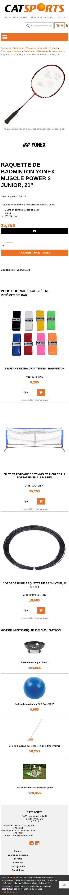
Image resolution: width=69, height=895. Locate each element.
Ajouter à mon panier (34, 252)
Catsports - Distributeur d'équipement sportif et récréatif (29, 48)
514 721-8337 (22, 830)
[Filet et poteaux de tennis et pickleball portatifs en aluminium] (34, 437)
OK (64, 885)
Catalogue (6, 51)
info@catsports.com (23, 835)
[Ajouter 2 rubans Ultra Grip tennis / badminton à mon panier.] (41, 392)
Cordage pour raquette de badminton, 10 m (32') (34, 585)
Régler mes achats (42, 17)
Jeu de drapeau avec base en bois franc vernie (34, 746)
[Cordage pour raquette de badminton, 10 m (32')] (34, 546)
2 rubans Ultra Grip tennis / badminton (35, 368)
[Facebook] (31, 843)
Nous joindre (18, 866)
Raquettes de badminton (49, 51)
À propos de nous (18, 855)
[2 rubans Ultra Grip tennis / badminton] (34, 331)
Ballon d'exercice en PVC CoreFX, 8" (34, 704)
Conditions (18, 870)
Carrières (18, 862)
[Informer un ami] (34, 231)
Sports (17, 51)
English (61, 17)
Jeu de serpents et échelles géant (34, 787)
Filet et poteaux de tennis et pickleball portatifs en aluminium (35, 476)
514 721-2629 (21, 825)
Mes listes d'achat (16, 17)
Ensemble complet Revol (34, 662)
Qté (2, 245)
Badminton (29, 51)
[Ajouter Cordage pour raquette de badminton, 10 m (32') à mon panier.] (41, 610)
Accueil (18, 851)
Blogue (18, 858)
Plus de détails (9, 892)
